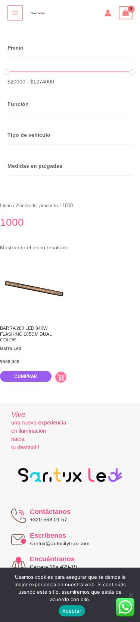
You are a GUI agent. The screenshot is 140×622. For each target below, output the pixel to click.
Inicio (6, 205)
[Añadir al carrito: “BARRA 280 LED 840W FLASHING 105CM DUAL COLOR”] (60, 377)
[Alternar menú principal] (15, 12)
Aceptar (71, 611)
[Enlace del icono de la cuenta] (108, 13)
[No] (130, 595)
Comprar (25, 376)
